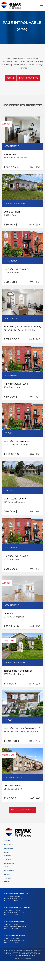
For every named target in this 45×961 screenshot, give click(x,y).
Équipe (6, 852)
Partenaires (9, 863)
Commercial (8, 848)
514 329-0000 (13, 929)
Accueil (10, 78)
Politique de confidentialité (22, 953)
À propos (7, 859)
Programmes (9, 870)
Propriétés (8, 844)
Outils (6, 867)
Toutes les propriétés (22, 810)
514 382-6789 (13, 943)
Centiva (27, 958)
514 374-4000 (13, 901)
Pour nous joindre (28, 78)
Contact (7, 878)
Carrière (7, 855)
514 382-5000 (13, 915)
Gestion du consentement (27, 955)
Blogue (7, 874)
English (7, 881)
